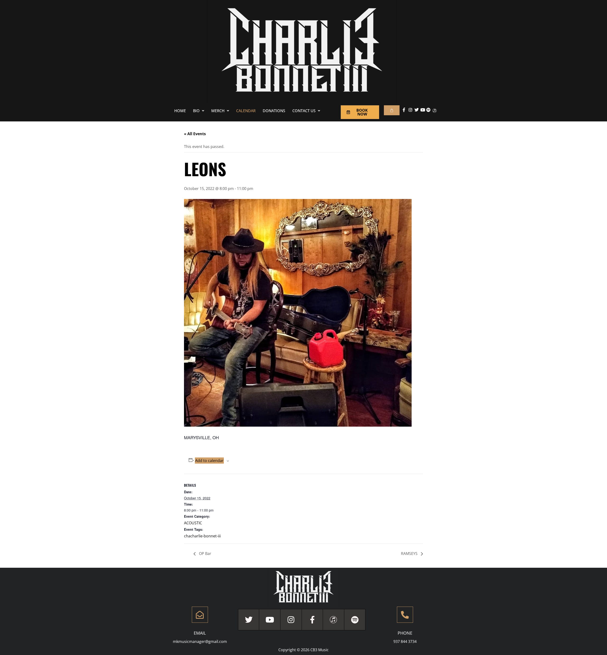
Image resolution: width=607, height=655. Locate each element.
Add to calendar (209, 460)
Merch (218, 110)
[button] (198, 110)
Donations (274, 110)
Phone (405, 633)
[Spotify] (355, 619)
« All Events (195, 133)
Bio (196, 110)
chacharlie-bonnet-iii (202, 536)
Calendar (246, 110)
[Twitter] (248, 619)
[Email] (200, 615)
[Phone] (405, 615)
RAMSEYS (409, 553)
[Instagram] (291, 619)
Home (180, 110)
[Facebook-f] (312, 619)
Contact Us (304, 110)
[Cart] (392, 110)
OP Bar (204, 553)
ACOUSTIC (193, 523)
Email (200, 633)
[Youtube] (270, 619)
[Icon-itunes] (333, 619)
